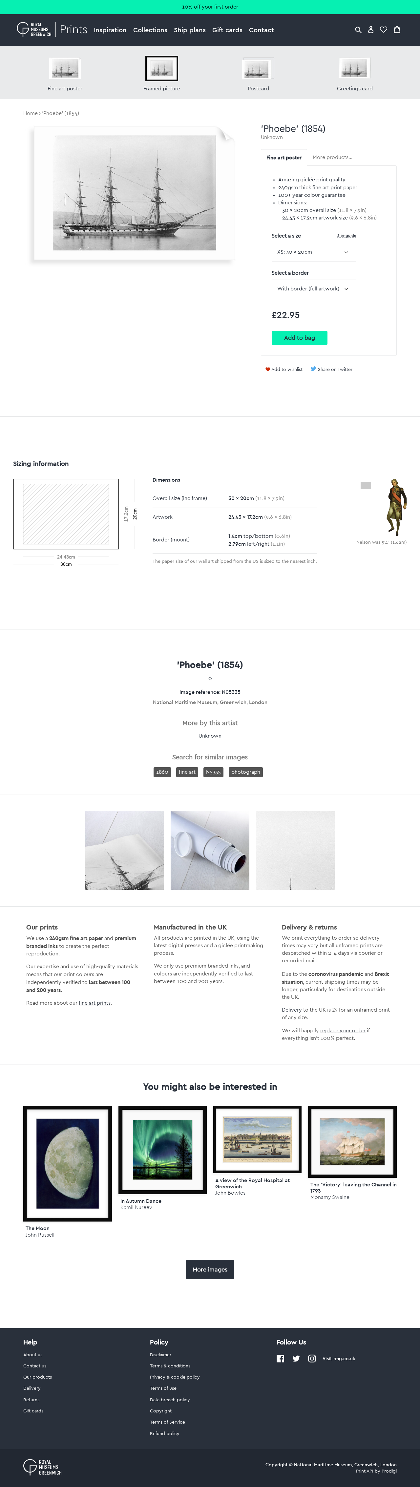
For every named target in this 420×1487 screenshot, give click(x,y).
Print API (364, 1471)
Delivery (292, 1010)
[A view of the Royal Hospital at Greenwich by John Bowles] (257, 1140)
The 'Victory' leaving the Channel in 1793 (353, 1187)
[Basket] (397, 29)
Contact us (34, 1366)
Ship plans (190, 30)
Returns (31, 1400)
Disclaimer (160, 1355)
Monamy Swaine (329, 1197)
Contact (261, 30)
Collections (150, 30)
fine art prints (95, 1003)
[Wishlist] (383, 29)
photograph (245, 772)
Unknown (272, 137)
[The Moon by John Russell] (67, 1164)
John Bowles (230, 1193)
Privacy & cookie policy (175, 1377)
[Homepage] (54, 30)
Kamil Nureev (136, 1207)
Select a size (314, 236)
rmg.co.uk (344, 1358)
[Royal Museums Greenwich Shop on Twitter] (296, 1361)
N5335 (213, 772)
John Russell (40, 1235)
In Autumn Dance (140, 1201)
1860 (162, 772)
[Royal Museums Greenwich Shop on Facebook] (280, 1361)
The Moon (38, 1228)
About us (32, 1355)
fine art (187, 772)
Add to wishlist (287, 369)
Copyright (161, 1411)
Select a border (290, 273)
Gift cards (227, 30)
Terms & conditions (170, 1366)
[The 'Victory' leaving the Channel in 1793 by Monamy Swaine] (352, 1142)
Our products (37, 1377)
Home (30, 113)
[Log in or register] (371, 29)
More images (210, 1269)
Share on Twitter (335, 369)
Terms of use (163, 1388)
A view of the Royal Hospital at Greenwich (252, 1183)
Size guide (346, 235)
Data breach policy (170, 1400)
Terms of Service (167, 1422)
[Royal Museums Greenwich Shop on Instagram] (312, 1361)
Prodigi (389, 1471)
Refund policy (164, 1433)
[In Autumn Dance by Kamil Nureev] (162, 1150)
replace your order (343, 1030)
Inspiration (110, 30)
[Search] (358, 29)
